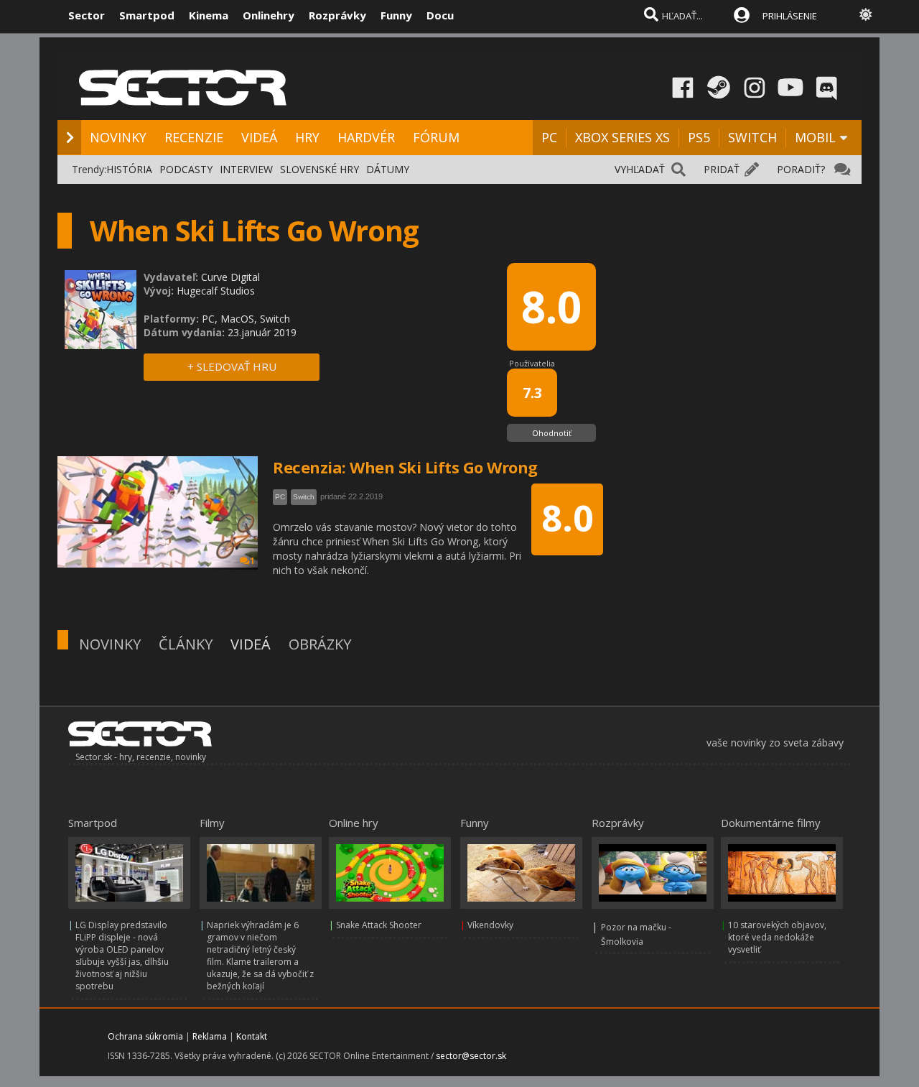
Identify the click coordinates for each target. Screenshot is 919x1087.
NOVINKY (118, 137)
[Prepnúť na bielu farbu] (865, 14)
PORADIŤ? (801, 169)
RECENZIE (193, 137)
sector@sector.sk (471, 1056)
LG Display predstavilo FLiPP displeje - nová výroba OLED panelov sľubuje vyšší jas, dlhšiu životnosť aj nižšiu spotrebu (122, 955)
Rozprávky (337, 15)
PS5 (699, 137)
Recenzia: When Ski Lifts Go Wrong (405, 467)
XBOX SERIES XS (622, 137)
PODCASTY (186, 169)
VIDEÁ (259, 137)
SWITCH (752, 137)
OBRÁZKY (320, 644)
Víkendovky (490, 925)
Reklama (209, 1036)
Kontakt (251, 1036)
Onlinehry (268, 15)
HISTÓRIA (129, 169)
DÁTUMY (387, 169)
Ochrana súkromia (145, 1036)
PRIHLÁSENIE (789, 15)
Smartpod (146, 15)
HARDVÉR (366, 137)
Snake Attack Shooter (378, 925)
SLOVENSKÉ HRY (319, 169)
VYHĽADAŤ (640, 169)
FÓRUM (436, 137)
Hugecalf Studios (216, 290)
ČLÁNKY (186, 644)
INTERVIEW (246, 169)
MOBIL (815, 137)
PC (549, 137)
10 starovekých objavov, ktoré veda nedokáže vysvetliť (777, 937)
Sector (86, 15)
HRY (307, 137)
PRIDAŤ (722, 169)
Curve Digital (230, 277)
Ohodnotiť (552, 432)
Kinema (208, 15)
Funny (396, 15)
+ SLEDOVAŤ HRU (231, 366)
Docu (440, 15)
